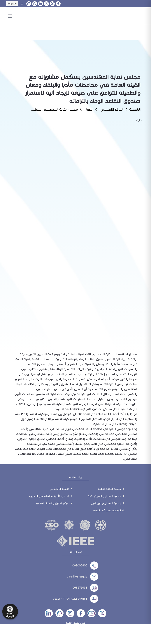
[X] (52, 3)
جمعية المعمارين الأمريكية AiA (104, 496)
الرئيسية (135, 109)
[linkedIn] (40, 3)
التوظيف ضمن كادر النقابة (107, 510)
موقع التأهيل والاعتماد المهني (52, 503)
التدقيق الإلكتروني (59, 488)
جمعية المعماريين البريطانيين (105, 503)
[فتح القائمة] (10, 16)
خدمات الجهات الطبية (109, 488)
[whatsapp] (34, 3)
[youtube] (46, 3)
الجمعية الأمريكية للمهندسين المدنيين (49, 496)
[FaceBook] (58, 3)
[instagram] (28, 3)
